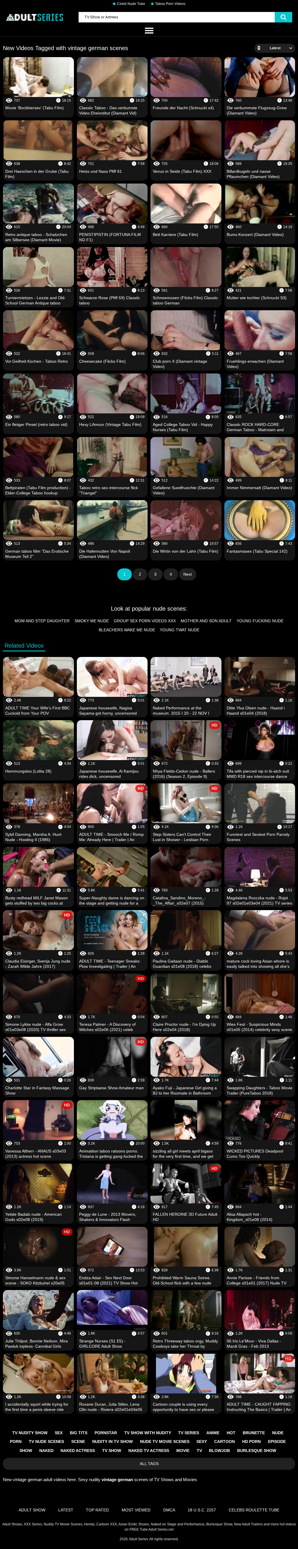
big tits (78, 1432)
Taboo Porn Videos (170, 4)
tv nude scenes (46, 1441)
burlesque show (256, 1450)
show (25, 1450)
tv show (111, 1450)
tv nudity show (29, 1432)
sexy (201, 1441)
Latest (65, 1510)
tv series (188, 1432)
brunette (254, 1432)
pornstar (106, 1432)
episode (277, 1441)
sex (59, 1432)
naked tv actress (148, 1450)
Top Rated (97, 1510)
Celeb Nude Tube (131, 4)
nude (277, 1432)
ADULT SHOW (32, 1510)
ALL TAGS (149, 1463)
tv (199, 1450)
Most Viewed (136, 1510)
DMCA (169, 1510)
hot (231, 1432)
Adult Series (138, 1539)
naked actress (78, 1450)
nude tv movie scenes (164, 1441)
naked (46, 1450)
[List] (149, 30)
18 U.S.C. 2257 (202, 1510)
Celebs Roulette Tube (254, 1510)
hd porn (251, 1441)
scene (78, 1441)
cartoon (224, 1441)
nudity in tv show (112, 1441)
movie (182, 1450)
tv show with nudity (147, 1432)
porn (16, 1441)
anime (212, 1432)
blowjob (219, 1450)
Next (187, 574)
